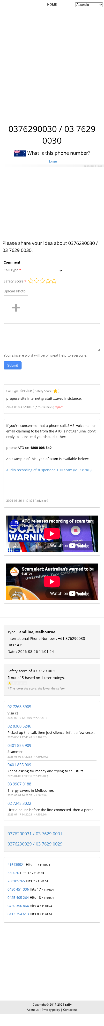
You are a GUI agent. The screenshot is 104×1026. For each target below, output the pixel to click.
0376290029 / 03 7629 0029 (34, 844)
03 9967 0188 (19, 784)
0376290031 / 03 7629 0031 (34, 834)
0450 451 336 (18, 889)
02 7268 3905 (19, 706)
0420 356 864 (18, 905)
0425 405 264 (18, 897)
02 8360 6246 (19, 726)
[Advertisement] (52, 63)
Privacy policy (51, 1010)
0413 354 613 (18, 914)
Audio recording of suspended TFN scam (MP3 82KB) (48, 470)
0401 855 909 (19, 745)
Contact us (70, 1010)
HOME (52, 4)
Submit (12, 365)
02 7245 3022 (19, 803)
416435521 (16, 864)
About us (33, 1010)
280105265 (16, 881)
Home (52, 161)
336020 (13, 872)
